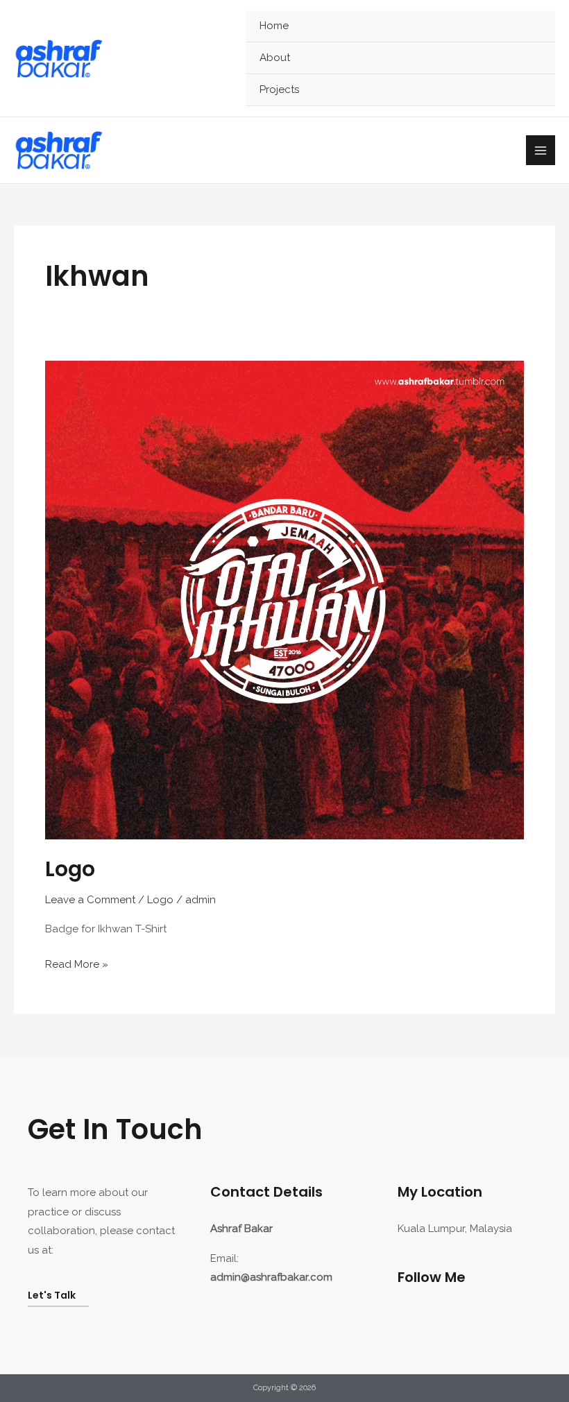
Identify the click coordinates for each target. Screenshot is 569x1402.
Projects (279, 89)
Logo (70, 869)
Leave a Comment (90, 900)
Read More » (76, 963)
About (275, 57)
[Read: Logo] (284, 599)
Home (274, 25)
